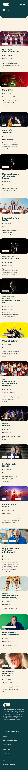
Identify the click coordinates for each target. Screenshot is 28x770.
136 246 (7, 753)
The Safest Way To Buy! (11, 732)
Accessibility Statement (9, 764)
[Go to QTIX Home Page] (6, 4)
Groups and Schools (10, 740)
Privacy (5, 761)
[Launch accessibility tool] (21, 4)
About (5, 736)
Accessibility (8, 745)
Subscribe (6, 749)
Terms (4, 757)
